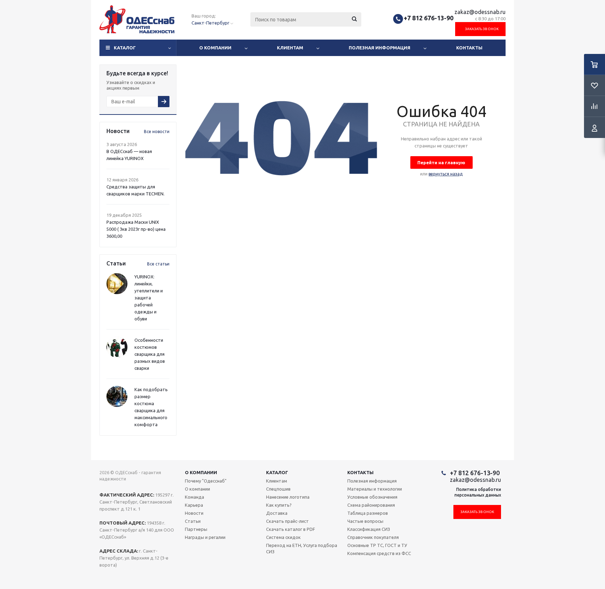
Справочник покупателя (373, 537)
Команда (194, 496)
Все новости (156, 131)
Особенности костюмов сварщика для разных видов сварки (149, 354)
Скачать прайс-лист (287, 521)
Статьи (193, 521)
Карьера (194, 505)
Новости (194, 513)
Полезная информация (379, 47)
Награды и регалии (205, 537)
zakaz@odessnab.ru (480, 12)
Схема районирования (371, 505)
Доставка (276, 513)
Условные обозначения (372, 496)
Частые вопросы (365, 521)
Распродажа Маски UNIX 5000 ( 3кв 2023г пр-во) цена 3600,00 (136, 229)
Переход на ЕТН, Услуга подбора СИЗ (301, 548)
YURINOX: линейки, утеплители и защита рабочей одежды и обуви (148, 297)
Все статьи (158, 264)
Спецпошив (278, 488)
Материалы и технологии (374, 488)
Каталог (125, 47)
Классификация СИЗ (368, 529)
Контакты (469, 47)
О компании (215, 47)
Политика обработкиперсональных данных (477, 492)
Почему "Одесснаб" (206, 480)
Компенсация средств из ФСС (379, 553)
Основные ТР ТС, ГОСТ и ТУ (377, 545)
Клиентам (290, 47)
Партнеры (196, 529)
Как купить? (279, 505)
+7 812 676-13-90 (428, 18)
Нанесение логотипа (288, 496)
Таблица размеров (367, 513)
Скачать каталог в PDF (290, 529)
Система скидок (283, 537)
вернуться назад (446, 174)
